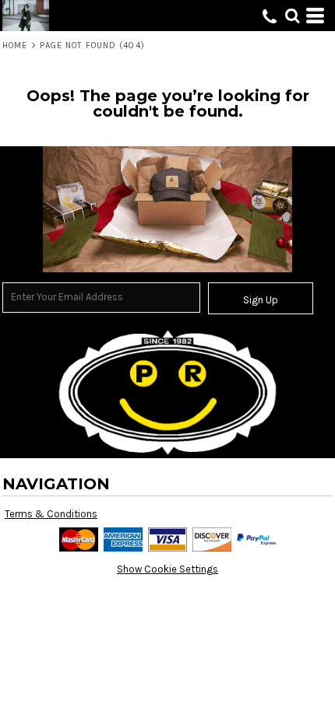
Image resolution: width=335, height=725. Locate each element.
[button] (292, 15)
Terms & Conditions (51, 514)
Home (14, 45)
